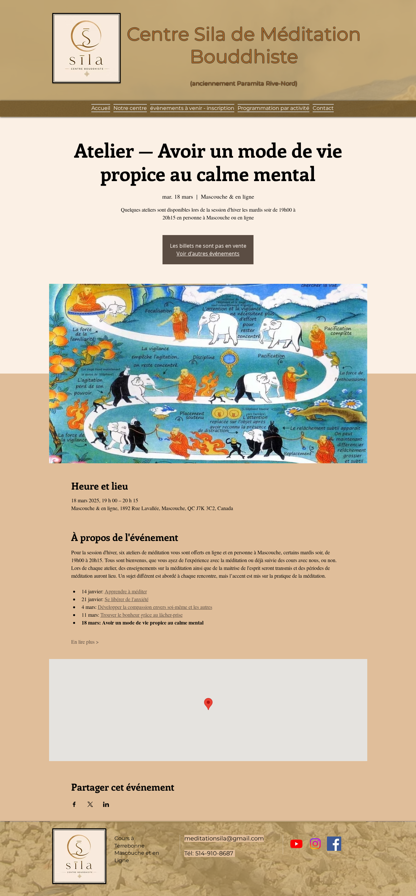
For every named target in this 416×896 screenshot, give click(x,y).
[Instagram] (315, 844)
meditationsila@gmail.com (224, 838)
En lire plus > (85, 641)
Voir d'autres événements (208, 253)
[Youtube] (296, 844)
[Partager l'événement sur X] (90, 804)
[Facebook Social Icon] (334, 844)
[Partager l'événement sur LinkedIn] (106, 804)
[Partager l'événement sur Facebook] (74, 804)
